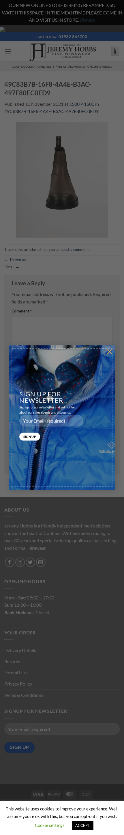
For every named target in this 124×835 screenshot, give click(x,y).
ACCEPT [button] (82, 825)
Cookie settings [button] (50, 825)
